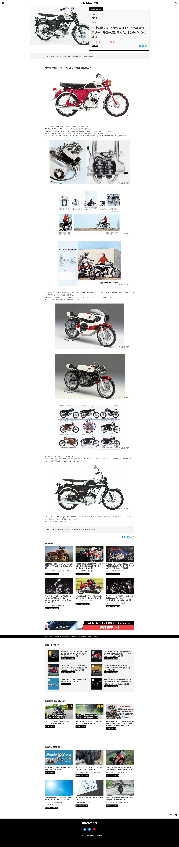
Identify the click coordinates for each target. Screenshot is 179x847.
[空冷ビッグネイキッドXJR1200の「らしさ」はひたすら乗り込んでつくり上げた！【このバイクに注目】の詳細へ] (53, 656)
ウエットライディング (122, 802)
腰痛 (118, 772)
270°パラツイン (123, 571)
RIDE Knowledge (80, 802)
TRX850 (115, 571)
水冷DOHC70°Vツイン (63, 605)
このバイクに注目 (96, 9)
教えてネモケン (80, 772)
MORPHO (91, 601)
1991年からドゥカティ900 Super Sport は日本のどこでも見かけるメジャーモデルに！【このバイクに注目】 (117, 653)
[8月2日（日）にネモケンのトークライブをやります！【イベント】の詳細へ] (53, 684)
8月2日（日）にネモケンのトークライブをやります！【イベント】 (74, 680)
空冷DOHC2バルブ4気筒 (64, 571)
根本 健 (98, 42)
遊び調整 (97, 772)
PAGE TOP (172, 815)
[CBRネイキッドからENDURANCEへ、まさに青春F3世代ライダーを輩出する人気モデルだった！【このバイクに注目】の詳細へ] (96, 684)
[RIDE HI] (89, 3)
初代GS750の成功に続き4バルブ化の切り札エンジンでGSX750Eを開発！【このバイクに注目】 (117, 667)
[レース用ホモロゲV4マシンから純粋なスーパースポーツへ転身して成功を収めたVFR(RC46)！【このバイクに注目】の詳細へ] (53, 670)
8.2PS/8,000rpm (88, 56)
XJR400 (115, 603)
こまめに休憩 (49, 804)
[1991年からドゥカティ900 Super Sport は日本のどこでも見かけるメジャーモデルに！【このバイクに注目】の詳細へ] (96, 656)
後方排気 (90, 571)
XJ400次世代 (122, 603)
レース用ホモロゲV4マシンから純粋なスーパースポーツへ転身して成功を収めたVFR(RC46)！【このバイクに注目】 (74, 667)
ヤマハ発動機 (110, 42)
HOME (46, 637)
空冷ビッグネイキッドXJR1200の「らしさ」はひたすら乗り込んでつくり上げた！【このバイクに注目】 (74, 653)
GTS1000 (84, 601)
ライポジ (124, 772)
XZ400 (53, 605)
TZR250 (84, 571)
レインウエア (110, 802)
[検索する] (176, 2)
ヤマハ (47, 56)
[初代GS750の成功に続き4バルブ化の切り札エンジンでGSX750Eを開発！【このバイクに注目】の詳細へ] (96, 670)
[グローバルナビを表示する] (2, 2)
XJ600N (53, 571)
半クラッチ (90, 772)
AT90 (53, 56)
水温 (88, 802)
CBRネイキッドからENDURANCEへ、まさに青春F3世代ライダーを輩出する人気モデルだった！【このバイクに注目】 (117, 681)
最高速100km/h (76, 56)
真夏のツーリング (61, 802)
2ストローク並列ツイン (63, 56)
